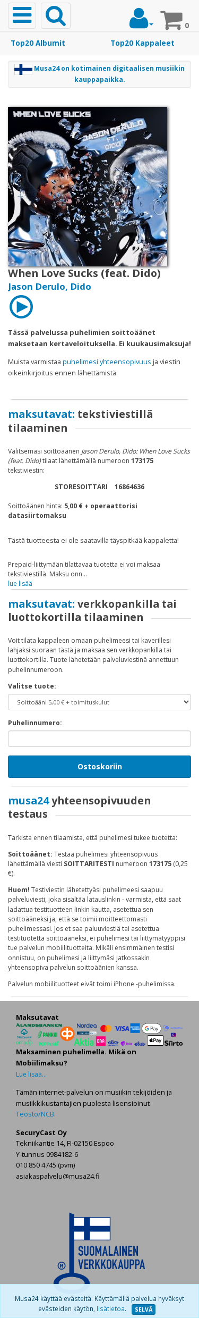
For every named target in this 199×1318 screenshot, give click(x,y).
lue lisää (20, 583)
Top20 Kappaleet (142, 43)
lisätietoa (111, 1309)
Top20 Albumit (38, 43)
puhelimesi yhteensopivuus (107, 361)
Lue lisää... (31, 1074)
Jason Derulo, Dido (49, 286)
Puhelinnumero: (35, 722)
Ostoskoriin (99, 766)
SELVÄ (143, 1309)
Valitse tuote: (32, 686)
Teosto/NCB (35, 1114)
